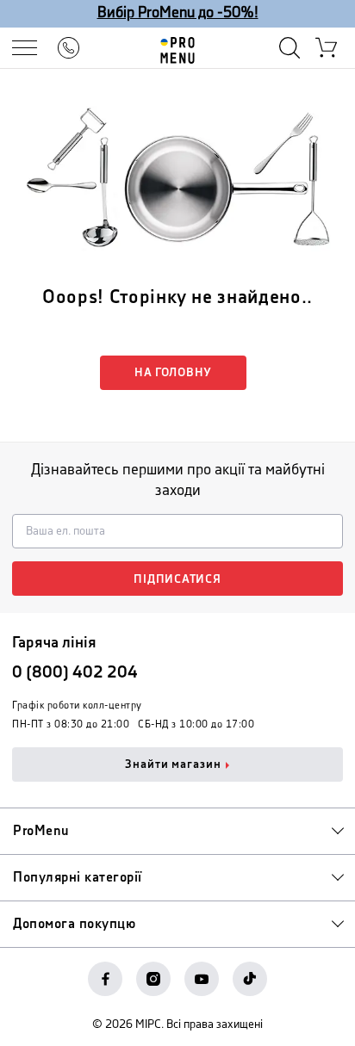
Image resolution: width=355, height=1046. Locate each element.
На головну (173, 373)
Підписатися (177, 579)
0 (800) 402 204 (75, 673)
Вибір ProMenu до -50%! (177, 13)
